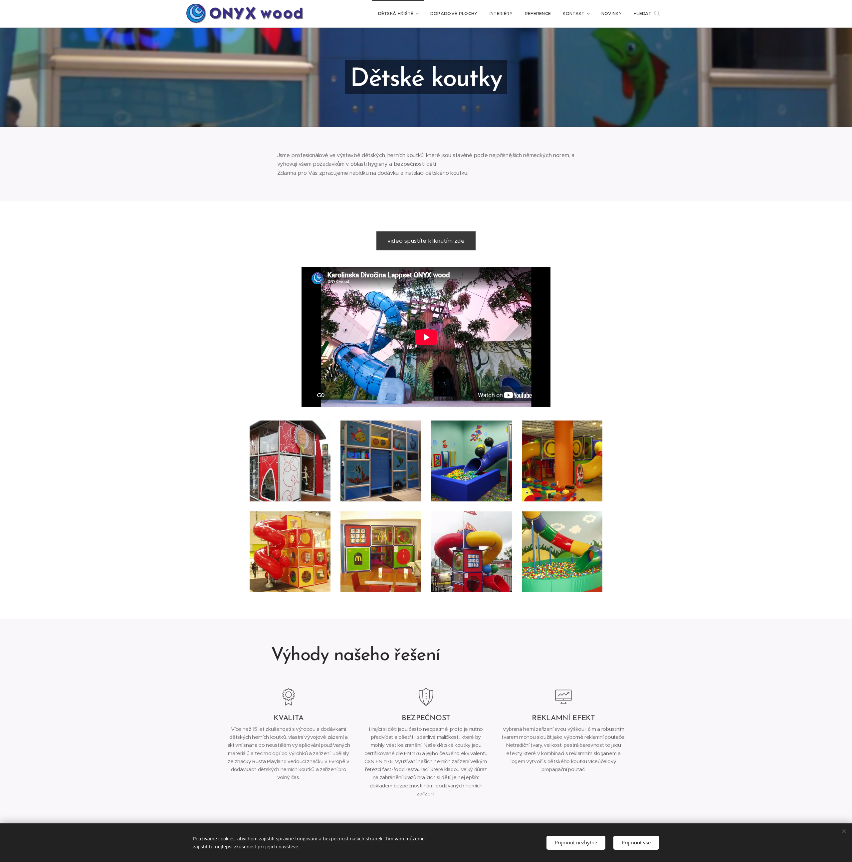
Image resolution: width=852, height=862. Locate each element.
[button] (647, 13)
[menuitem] (398, 13)
